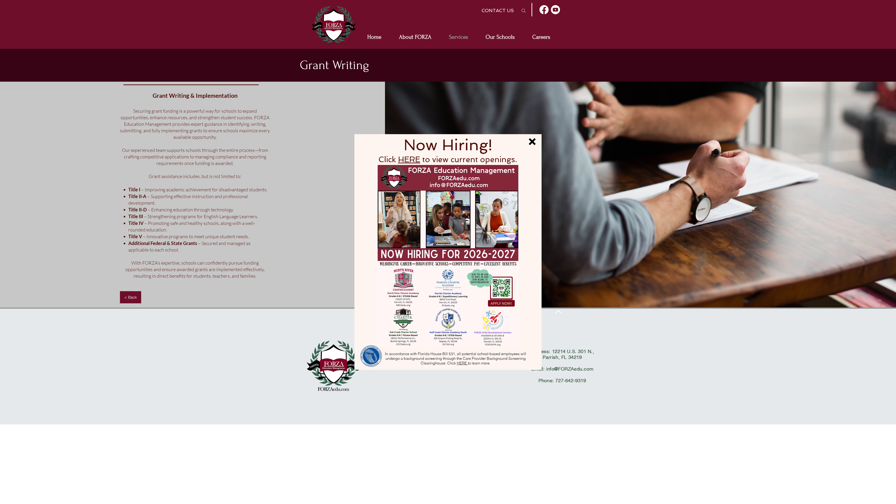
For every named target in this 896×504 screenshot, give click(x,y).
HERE (409, 159)
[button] (532, 141)
